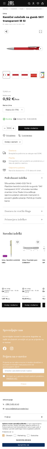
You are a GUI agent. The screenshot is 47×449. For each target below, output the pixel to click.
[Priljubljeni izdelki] (38, 3)
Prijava (23, 384)
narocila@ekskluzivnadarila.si (17, 409)
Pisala (22, 8)
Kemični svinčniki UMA (34, 8)
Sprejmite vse (23, 445)
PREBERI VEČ (11, 379)
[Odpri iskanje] (29, 3)
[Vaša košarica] (42, 3)
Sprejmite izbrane (23, 440)
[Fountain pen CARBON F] (31, 248)
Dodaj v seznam (11, 142)
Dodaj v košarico (31, 128)
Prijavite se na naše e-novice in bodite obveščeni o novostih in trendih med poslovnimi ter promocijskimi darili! (23, 364)
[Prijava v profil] (33, 3)
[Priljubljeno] (17, 242)
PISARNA (13, 8)
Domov (5, 8)
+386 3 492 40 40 (12, 404)
